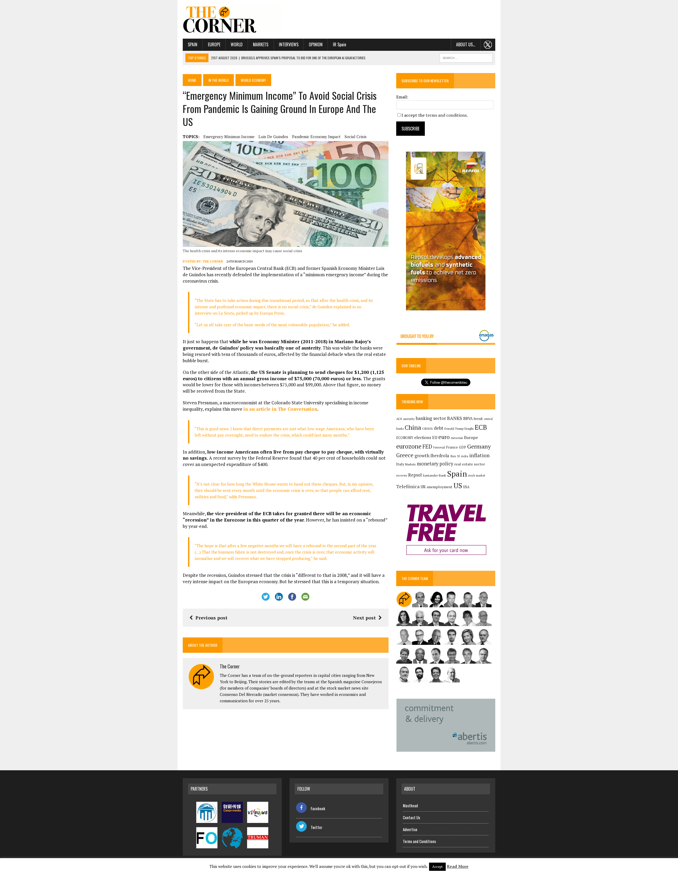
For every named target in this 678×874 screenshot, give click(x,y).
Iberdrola (439, 456)
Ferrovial (439, 447)
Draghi (469, 428)
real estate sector (469, 464)
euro (444, 437)
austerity (409, 419)
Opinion (316, 44)
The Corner (213, 261)
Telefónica (408, 486)
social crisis (356, 136)
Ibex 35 (455, 456)
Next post (364, 617)
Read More (458, 866)
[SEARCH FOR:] (466, 57)
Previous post (211, 617)
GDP (462, 447)
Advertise (410, 829)
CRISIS (427, 428)
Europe (214, 44)
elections (422, 437)
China (413, 427)
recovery (401, 475)
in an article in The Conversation (280, 409)
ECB (481, 427)
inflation (479, 455)
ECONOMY (404, 438)
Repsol (415, 475)
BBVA (468, 418)
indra (464, 456)
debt (438, 428)
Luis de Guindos (273, 136)
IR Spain (339, 44)
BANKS (454, 418)
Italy (400, 464)
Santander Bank (434, 475)
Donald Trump (453, 429)
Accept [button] (437, 866)
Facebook (318, 808)
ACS (399, 418)
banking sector (431, 418)
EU (434, 437)
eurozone (408, 446)
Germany (479, 446)
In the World (218, 80)
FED (427, 446)
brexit (478, 418)
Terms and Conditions (419, 841)
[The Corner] (232, 19)
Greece (404, 455)
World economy (253, 80)
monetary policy (435, 463)
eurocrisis (457, 438)
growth (421, 455)
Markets (260, 44)
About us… (465, 44)
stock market (476, 475)
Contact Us (411, 817)
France (452, 447)
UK (423, 486)
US (457, 485)
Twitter (316, 827)
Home (192, 80)
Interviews (288, 44)
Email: (402, 97)
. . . (488, 44)
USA (466, 487)
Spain (192, 44)
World (237, 44)
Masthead (410, 805)
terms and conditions (446, 115)
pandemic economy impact (316, 136)
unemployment (439, 486)
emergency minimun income (229, 136)
